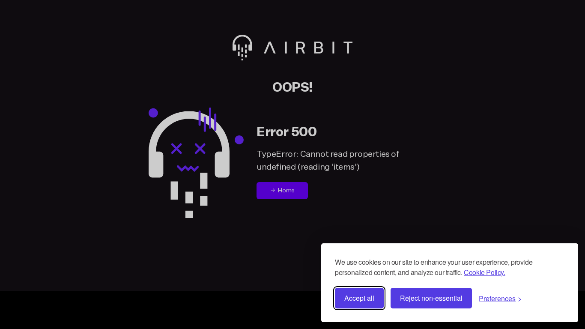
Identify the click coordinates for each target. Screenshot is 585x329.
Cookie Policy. (484, 272)
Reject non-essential (431, 298)
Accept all (359, 298)
